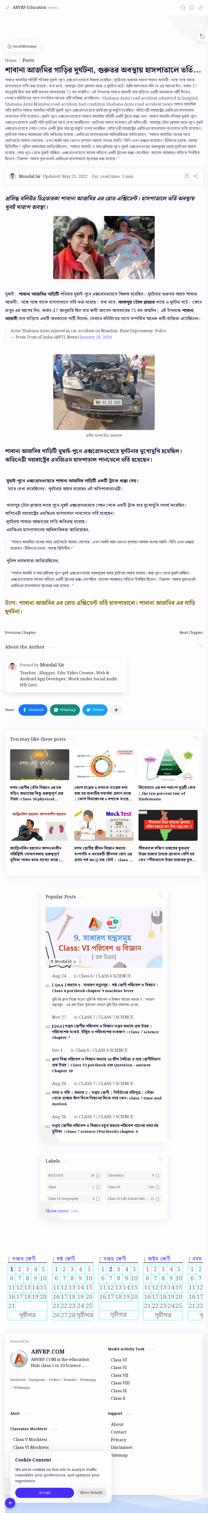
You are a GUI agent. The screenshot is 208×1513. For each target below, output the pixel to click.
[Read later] (187, 176)
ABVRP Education (29, 8)
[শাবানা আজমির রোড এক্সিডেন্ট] (104, 247)
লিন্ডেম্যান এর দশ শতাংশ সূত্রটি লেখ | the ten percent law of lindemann (166, 793)
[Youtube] (69, 1380)
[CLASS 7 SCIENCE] (115, 1017)
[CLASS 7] (88, 1017)
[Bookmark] (192, 7)
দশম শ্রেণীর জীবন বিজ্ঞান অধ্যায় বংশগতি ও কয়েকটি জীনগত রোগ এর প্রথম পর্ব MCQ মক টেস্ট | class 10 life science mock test (103, 854)
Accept (44, 1493)
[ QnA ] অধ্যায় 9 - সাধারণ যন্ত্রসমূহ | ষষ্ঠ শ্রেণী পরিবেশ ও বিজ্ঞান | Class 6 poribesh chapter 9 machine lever (105, 988)
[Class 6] (87, 976)
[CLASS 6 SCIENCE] (113, 976)
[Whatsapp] (88, 1380)
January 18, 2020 (96, 337)
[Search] (183, 7)
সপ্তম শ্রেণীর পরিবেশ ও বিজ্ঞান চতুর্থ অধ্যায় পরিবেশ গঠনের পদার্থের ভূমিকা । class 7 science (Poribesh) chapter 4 (105, 1129)
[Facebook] (17, 1380)
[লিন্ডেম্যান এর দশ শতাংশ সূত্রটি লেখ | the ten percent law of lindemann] (168, 764)
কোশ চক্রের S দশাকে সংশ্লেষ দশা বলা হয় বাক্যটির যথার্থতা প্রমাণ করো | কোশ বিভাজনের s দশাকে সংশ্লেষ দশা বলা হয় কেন (102, 793)
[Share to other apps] (116, 710)
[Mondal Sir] (30, 176)
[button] (200, 7)
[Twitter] (54, 1380)
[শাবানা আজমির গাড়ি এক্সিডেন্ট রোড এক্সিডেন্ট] (104, 392)
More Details (91, 1493)
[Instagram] (37, 1380)
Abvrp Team (151, 1486)
